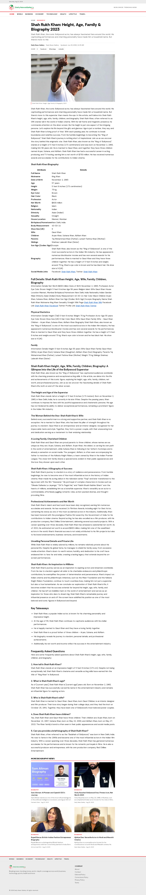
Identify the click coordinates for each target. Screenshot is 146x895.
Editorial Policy (80, 875)
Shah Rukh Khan (68, 271)
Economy (40, 14)
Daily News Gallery (37, 45)
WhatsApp (52, 49)
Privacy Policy (80, 880)
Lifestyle (73, 14)
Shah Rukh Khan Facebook (46, 305)
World (20, 14)
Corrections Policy (81, 877)
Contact (78, 872)
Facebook (43, 49)
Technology (51, 14)
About (77, 869)
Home (12, 14)
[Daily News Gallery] (21, 7)
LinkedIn (61, 49)
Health (63, 14)
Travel (82, 14)
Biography (41, 20)
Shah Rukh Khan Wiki (93, 302)
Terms (77, 883)
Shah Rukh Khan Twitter (86, 305)
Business (29, 14)
